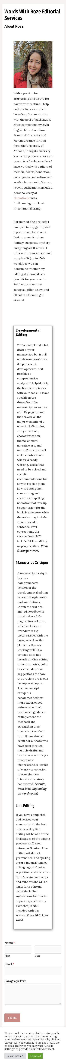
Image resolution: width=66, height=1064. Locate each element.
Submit (12, 1017)
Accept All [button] (35, 1055)
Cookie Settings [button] (15, 1055)
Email (9, 964)
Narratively (22, 198)
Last (37, 955)
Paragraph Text (15, 981)
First (7, 955)
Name (10, 942)
